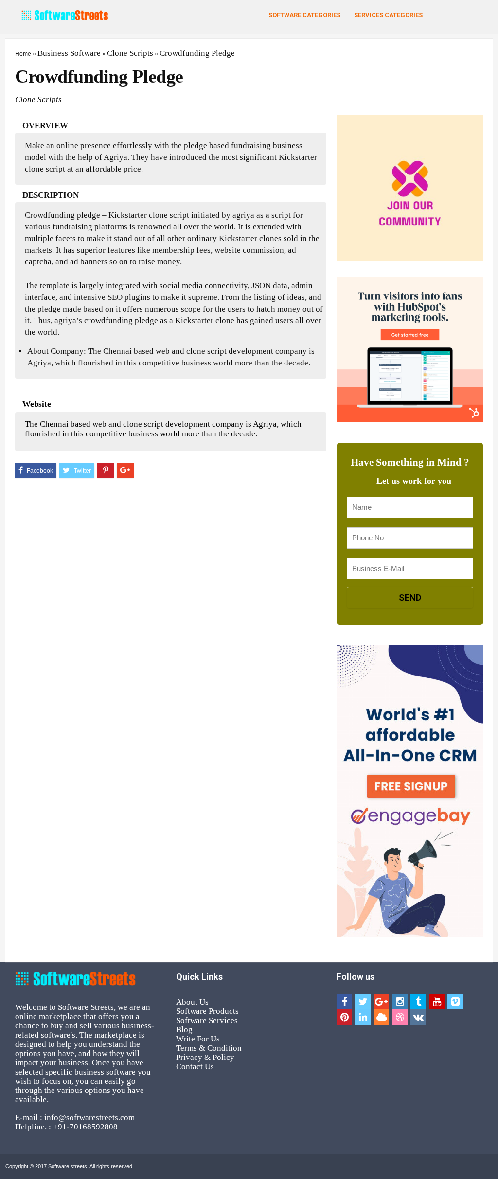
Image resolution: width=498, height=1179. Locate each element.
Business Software (69, 53)
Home (23, 54)
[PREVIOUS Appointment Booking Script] (9, 565)
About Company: (56, 351)
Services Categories (388, 14)
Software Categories (304, 14)
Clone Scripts (130, 53)
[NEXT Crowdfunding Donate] (488, 565)
